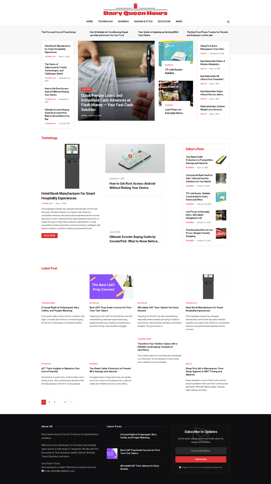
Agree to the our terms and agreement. (202, 467)
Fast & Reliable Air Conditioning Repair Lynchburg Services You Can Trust (109, 34)
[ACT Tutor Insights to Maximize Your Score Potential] (63, 347)
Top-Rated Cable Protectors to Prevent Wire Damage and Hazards (199, 160)
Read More (49, 235)
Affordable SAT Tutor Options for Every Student (158, 309)
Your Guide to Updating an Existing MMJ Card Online (158, 34)
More (179, 21)
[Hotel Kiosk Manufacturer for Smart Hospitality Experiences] (71, 166)
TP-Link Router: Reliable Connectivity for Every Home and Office (174, 71)
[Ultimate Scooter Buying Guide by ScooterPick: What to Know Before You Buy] (135, 211)
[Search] (228, 21)
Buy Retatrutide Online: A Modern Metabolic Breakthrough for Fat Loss (212, 63)
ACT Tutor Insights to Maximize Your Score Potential (60, 370)
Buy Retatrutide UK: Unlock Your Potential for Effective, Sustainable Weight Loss (213, 78)
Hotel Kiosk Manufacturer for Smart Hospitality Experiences (57, 49)
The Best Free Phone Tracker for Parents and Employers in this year (207, 34)
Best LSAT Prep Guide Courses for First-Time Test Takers (111, 309)
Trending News (48, 303)
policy (209, 467)
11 (65, 402)
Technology (105, 21)
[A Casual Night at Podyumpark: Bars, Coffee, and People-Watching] (63, 286)
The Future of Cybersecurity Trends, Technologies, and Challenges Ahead (56, 69)
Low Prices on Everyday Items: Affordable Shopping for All (174, 111)
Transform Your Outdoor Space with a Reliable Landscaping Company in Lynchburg (157, 346)
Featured (86, 89)
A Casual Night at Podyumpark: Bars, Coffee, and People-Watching (60, 309)
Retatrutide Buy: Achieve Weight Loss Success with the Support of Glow (212, 108)
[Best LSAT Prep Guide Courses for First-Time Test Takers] (112, 286)
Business (123, 21)
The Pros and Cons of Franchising (58, 32)
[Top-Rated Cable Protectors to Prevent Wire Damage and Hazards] (221, 160)
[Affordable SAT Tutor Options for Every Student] (160, 286)
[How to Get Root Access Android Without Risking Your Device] (135, 158)
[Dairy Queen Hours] (135, 8)
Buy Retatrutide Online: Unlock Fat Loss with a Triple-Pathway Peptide (212, 93)
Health (203, 54)
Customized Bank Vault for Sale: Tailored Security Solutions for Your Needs (199, 178)
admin (84, 116)
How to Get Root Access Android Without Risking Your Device (57, 91)
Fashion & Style (143, 21)
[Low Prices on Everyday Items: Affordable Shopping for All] (176, 93)
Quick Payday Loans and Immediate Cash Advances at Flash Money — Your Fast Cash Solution (107, 102)
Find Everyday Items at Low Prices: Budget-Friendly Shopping (199, 233)
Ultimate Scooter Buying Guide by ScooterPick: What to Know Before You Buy (57, 114)
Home (89, 21)
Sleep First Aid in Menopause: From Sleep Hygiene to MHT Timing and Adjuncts (212, 48)
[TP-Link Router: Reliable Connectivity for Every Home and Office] (176, 53)
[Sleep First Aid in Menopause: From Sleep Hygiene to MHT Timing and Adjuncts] (208, 347)
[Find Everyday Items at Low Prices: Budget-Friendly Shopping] (221, 233)
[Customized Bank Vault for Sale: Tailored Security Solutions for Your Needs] (221, 178)
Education (164, 21)
